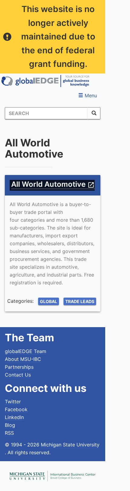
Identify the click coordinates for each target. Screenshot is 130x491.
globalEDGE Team (25, 351)
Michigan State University (70, 445)
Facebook (16, 409)
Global (48, 301)
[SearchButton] (94, 113)
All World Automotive (53, 184)
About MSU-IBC (23, 359)
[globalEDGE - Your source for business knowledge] (45, 81)
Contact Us (18, 375)
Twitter (13, 402)
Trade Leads (79, 301)
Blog (10, 425)
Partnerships (19, 367)
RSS (9, 433)
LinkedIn (14, 417)
